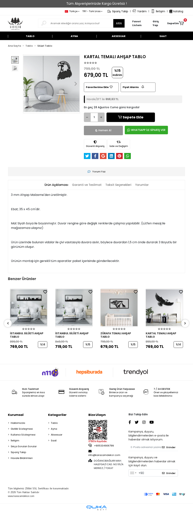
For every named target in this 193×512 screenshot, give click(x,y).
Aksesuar (56, 434)
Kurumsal (16, 415)
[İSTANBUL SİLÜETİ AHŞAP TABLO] (28, 307)
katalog (178, 11)
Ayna (54, 429)
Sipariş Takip (120, 11)
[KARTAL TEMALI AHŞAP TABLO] (164, 307)
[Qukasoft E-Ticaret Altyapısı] (96, 508)
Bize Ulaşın (97, 415)
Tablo (54, 423)
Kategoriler (57, 415)
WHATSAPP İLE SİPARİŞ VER (148, 130)
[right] (185, 323)
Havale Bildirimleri (22, 458)
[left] (8, 323)
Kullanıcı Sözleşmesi (23, 434)
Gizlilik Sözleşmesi (22, 429)
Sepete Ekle (133, 117)
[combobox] (133, 473)
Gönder (170, 447)
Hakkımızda (18, 423)
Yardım (142, 11)
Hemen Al (104, 130)
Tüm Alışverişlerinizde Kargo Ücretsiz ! (96, 3)
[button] (158, 23)
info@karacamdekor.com (104, 455)
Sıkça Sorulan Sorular (24, 446)
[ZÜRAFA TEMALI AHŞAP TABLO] (119, 307)
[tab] (56, 185)
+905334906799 (103, 445)
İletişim (160, 11)
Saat (54, 440)
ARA (119, 23)
